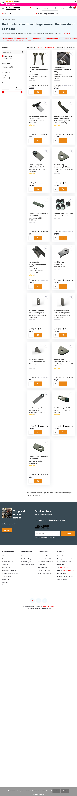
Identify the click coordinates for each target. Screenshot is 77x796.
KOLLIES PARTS (9, 58)
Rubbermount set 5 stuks (63, 213)
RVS (6, 75)
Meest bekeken (50, 47)
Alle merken (8, 56)
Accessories (42, 565)
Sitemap (5, 585)
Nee (64, 791)
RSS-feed (51, 607)
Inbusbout (8, 67)
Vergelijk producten (27, 565)
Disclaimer (5, 579)
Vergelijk (33, 86)
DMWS (45, 607)
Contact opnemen (8, 559)
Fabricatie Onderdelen (45, 559)
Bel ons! (6, 530)
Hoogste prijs (71, 47)
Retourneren (6, 568)
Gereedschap (42, 568)
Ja (56, 791)
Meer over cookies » (39, 794)
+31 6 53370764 (40, 520)
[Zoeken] (56, 8)
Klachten (5, 582)
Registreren (25, 556)
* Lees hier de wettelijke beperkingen (45, 537)
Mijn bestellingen (26, 559)
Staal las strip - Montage (38, 408)
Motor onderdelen (9, 19)
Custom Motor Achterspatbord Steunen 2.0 (38, 70)
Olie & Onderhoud (44, 570)
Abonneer (68, 533)
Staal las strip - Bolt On (62, 408)
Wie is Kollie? (6, 556)
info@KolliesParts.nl (57, 520)
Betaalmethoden (7, 562)
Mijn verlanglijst (26, 562)
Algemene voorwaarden (10, 573)
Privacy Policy (6, 576)
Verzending (5, 565)
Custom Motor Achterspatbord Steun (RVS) (62, 70)
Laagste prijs (61, 47)
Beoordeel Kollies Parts (9, 570)
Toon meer (65, 33)
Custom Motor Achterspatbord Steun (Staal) (37, 264)
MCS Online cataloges (45, 573)
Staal (7, 78)
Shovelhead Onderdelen (46, 562)
